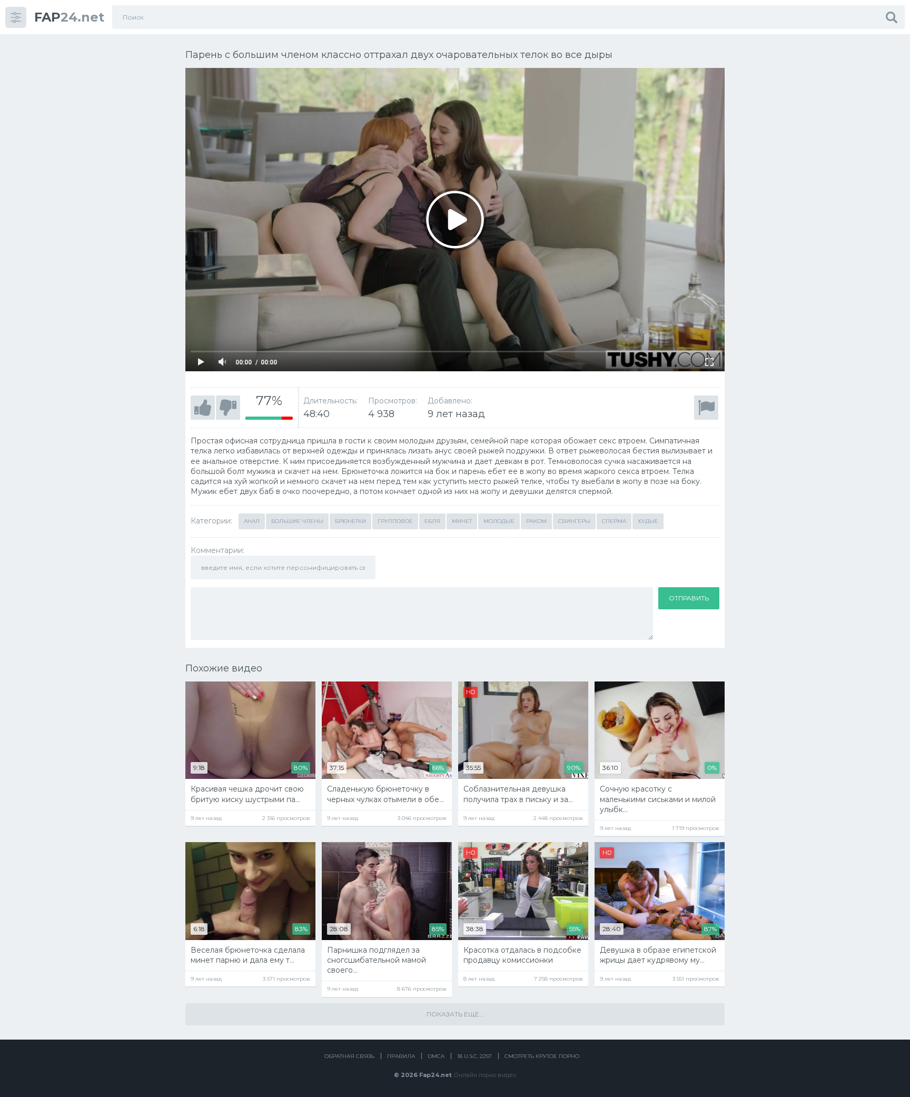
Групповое (395, 521)
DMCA (436, 1056)
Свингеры (574, 521)
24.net (69, 17)
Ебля (432, 521)
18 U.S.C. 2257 (474, 1056)
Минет (462, 521)
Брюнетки (350, 521)
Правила (401, 1056)
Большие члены (297, 521)
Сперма (614, 521)
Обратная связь (349, 1056)
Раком (536, 521)
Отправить (689, 598)
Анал (252, 521)
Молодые (499, 521)
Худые (648, 521)
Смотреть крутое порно (542, 1056)
